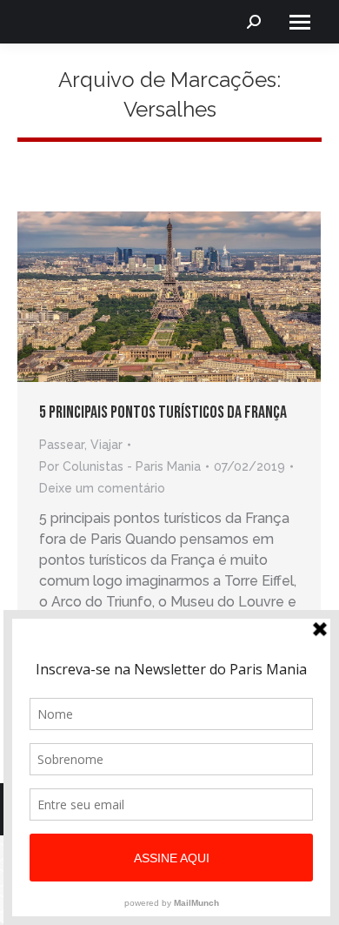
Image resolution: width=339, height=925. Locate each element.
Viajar (106, 445)
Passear (61, 445)
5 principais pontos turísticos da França (163, 412)
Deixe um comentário (102, 488)
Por (120, 466)
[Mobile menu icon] (300, 22)
